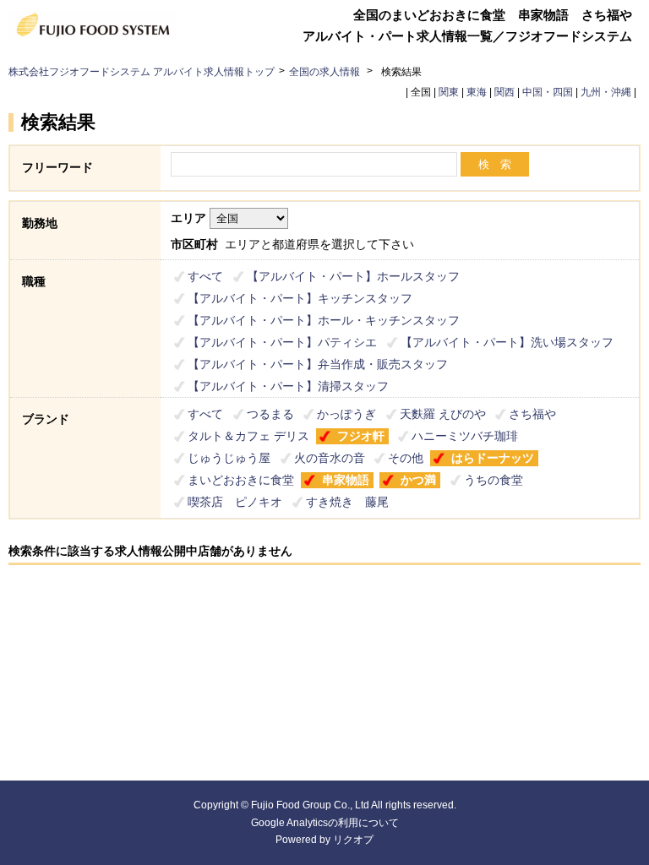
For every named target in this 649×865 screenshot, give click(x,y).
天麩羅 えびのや (443, 414)
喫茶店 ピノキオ (235, 502)
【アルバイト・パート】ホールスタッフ (353, 276)
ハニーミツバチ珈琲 (465, 436)
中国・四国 (547, 92)
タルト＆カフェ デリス (248, 436)
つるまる (270, 414)
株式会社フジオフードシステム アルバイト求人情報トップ (141, 72)
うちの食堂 (493, 480)
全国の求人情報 (326, 72)
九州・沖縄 (606, 92)
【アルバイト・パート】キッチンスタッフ (300, 298)
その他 (405, 458)
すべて (205, 276)
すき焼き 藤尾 (347, 502)
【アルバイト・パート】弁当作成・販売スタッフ (318, 364)
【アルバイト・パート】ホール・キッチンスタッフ (324, 320)
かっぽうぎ (346, 414)
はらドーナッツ (492, 458)
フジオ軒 (360, 436)
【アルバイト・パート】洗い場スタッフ (507, 342)
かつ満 (418, 480)
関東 (449, 92)
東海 (476, 92)
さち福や (532, 414)
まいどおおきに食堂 (241, 480)
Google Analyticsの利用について (325, 823)
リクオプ (353, 840)
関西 (504, 92)
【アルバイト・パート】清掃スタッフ (288, 386)
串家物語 (345, 480)
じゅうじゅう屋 (229, 458)
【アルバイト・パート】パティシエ (282, 342)
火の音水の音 (329, 458)
